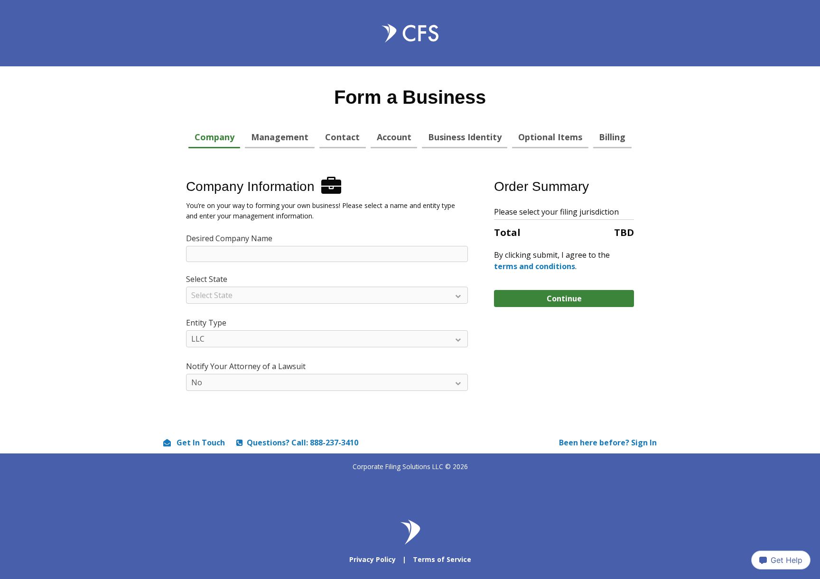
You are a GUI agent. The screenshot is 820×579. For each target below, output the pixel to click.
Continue (564, 298)
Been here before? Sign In (608, 442)
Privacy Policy (372, 559)
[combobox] (327, 296)
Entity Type (206, 322)
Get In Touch (200, 442)
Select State (206, 279)
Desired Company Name (229, 238)
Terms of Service (442, 559)
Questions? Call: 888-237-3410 (302, 442)
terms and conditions (534, 266)
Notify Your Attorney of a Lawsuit (246, 366)
